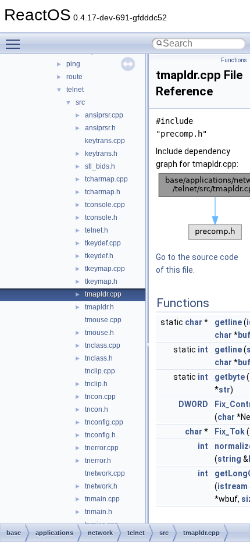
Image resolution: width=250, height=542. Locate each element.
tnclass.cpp (102, 345)
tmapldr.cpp (103, 294)
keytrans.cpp (105, 141)
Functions (234, 60)
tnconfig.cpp (104, 422)
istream (232, 486)
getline (228, 322)
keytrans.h (101, 153)
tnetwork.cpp (105, 473)
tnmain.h (98, 512)
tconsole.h (101, 217)
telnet (75, 89)
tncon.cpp (100, 397)
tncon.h (96, 409)
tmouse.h (99, 333)
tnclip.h (96, 384)
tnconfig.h (100, 435)
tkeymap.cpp (105, 269)
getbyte (230, 376)
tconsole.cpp (105, 205)
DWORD (193, 404)
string (229, 458)
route (74, 77)
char (193, 322)
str (224, 389)
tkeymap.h (101, 281)
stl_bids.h (100, 166)
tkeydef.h (99, 256)
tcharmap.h (102, 192)
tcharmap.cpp (106, 179)
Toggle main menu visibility (15, 43)
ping (73, 64)
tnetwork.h (101, 486)
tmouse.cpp (103, 320)
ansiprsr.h (100, 128)
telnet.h (96, 230)
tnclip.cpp (100, 371)
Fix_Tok (230, 431)
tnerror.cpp (102, 448)
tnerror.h (98, 461)
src (80, 102)
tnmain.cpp (102, 499)
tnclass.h (99, 358)
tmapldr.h (99, 307)
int (203, 349)
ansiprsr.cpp (104, 115)
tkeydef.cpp (103, 243)
